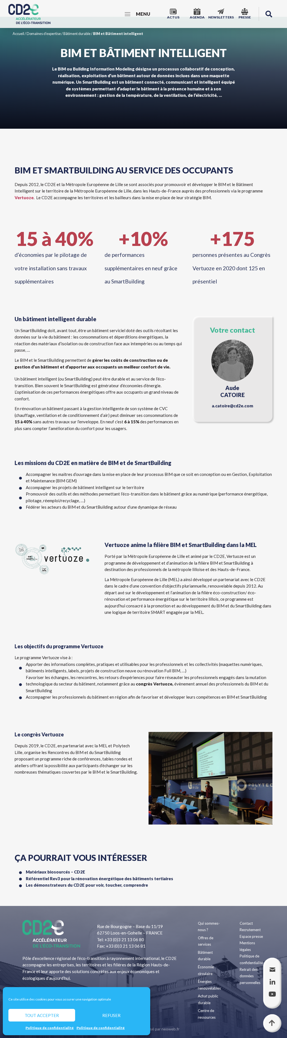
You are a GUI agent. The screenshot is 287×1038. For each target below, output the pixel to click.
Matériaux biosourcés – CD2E (55, 871)
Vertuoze (24, 197)
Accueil (18, 33)
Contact (246, 923)
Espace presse (251, 936)
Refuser (111, 1015)
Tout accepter (42, 1015)
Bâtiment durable (77, 33)
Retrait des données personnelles (250, 976)
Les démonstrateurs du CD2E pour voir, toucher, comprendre (87, 884)
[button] (269, 14)
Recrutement (250, 929)
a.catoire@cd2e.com (232, 405)
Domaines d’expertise (44, 33)
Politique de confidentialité (50, 1028)
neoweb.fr (170, 1029)
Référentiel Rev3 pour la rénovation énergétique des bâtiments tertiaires (99, 878)
